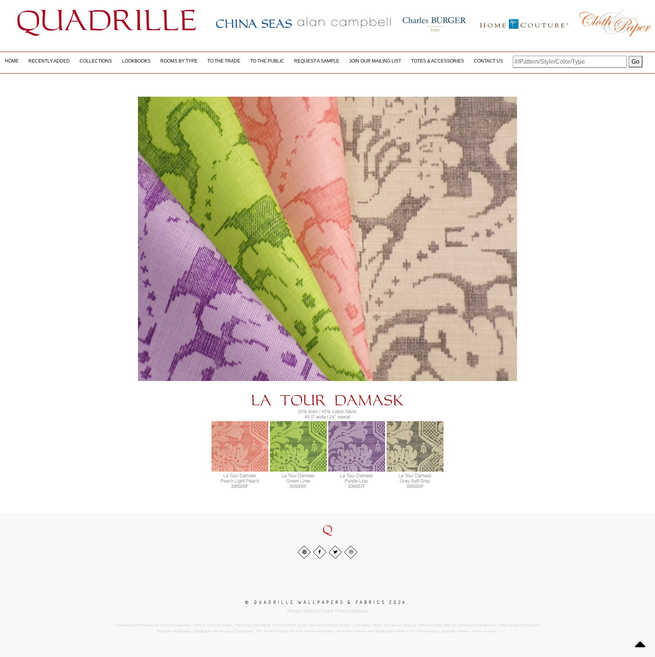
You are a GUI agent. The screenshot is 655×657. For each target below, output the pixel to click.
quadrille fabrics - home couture (468, 631)
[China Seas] (254, 23)
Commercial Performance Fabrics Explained (153, 625)
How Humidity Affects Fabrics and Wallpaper (457, 625)
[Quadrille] (107, 22)
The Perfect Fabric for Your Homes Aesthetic (294, 631)
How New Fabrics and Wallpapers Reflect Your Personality (387, 631)
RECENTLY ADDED (49, 61)
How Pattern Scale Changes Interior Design (312, 625)
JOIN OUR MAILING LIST (375, 61)
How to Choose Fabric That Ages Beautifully (232, 625)
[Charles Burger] (434, 22)
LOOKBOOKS (136, 61)
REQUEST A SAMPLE (316, 61)
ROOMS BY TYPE (178, 61)
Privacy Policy (301, 611)
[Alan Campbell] (344, 22)
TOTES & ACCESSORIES (437, 61)
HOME (12, 61)
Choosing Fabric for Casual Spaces (385, 625)
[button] (327, 530)
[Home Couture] (524, 22)
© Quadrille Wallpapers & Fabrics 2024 (326, 602)
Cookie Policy (333, 611)
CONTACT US (488, 61)
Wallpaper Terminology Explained (223, 631)
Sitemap (359, 611)
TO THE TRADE (223, 61)
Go (635, 61)
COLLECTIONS (96, 61)
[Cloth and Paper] (615, 22)
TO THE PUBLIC (267, 61)
